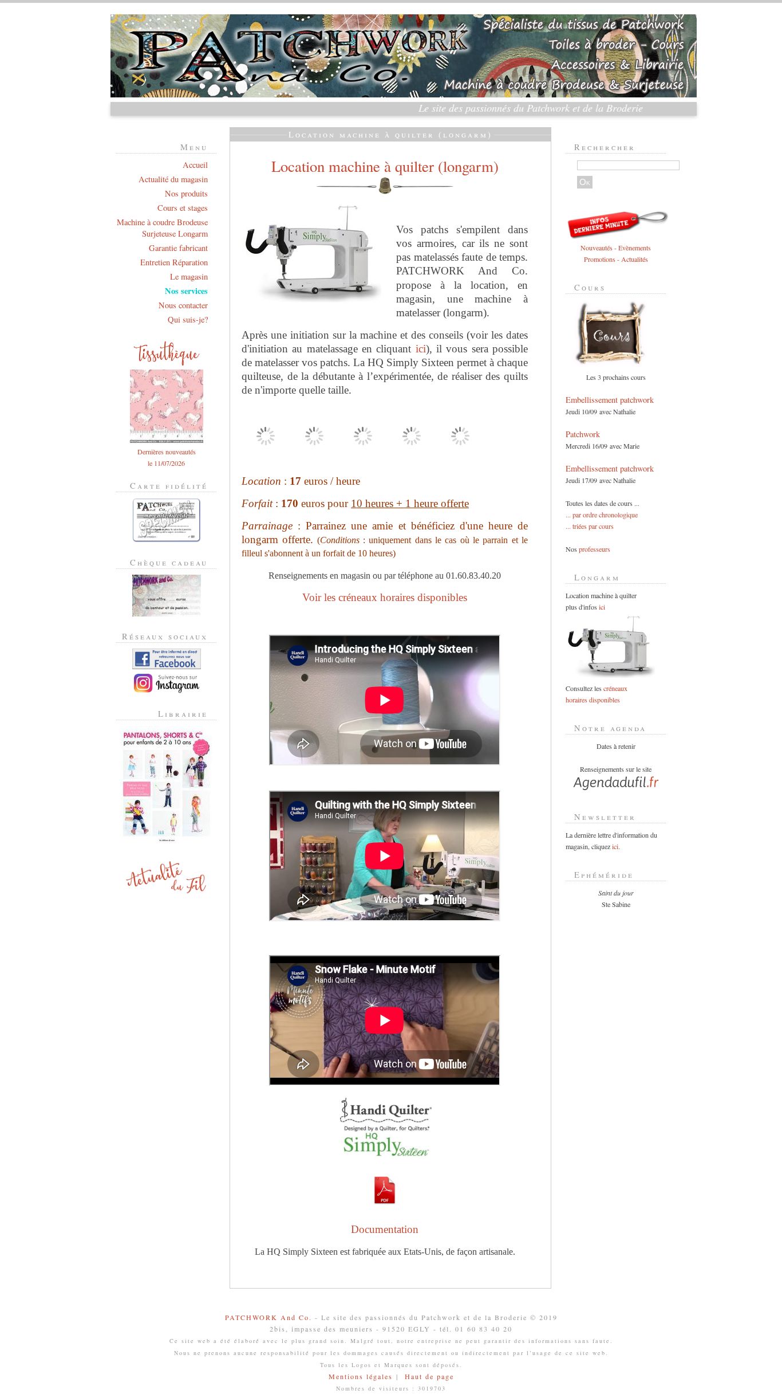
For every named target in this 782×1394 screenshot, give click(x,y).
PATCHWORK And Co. (268, 1317)
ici (421, 349)
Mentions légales (361, 1376)
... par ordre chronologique (602, 514)
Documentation (384, 1229)
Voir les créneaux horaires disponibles (384, 597)
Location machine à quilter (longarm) (385, 166)
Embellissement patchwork (610, 399)
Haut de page (429, 1376)
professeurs (594, 548)
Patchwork (583, 434)
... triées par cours (590, 526)
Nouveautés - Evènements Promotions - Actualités (615, 253)
